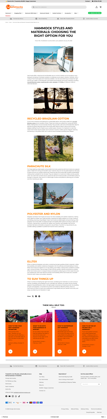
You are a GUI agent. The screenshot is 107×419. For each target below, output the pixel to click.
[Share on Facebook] (36, 296)
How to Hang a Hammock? (66, 379)
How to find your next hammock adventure (15, 327)
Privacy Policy (65, 409)
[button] (100, 7)
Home (6, 22)
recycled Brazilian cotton (34, 82)
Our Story (41, 376)
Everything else (90, 412)
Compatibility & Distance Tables (67, 382)
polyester (55, 82)
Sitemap (99, 412)
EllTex (62, 82)
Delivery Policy (85, 409)
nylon (50, 82)
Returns (41, 385)
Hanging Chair (18, 13)
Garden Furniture (57, 13)
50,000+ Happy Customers (46, 388)
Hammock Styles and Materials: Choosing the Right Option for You (26, 22)
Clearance (7, 15)
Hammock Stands (44, 13)
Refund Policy (75, 409)
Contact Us (42, 390)
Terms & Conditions (96, 409)
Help (75, 13)
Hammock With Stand (30, 13)
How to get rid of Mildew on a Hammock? (89, 327)
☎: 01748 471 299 (97, 1)
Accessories (68, 13)
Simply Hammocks (15, 409)
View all (53, 307)
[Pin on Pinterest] (39, 296)
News (10, 22)
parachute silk (45, 82)
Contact (87, 1)
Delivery (41, 382)
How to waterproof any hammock (65, 326)
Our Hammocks (43, 379)
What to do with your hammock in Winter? (39, 327)
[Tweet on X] (32, 296)
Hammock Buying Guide (65, 376)
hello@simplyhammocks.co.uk (22, 392)
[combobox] (59, 7)
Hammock (8, 13)
